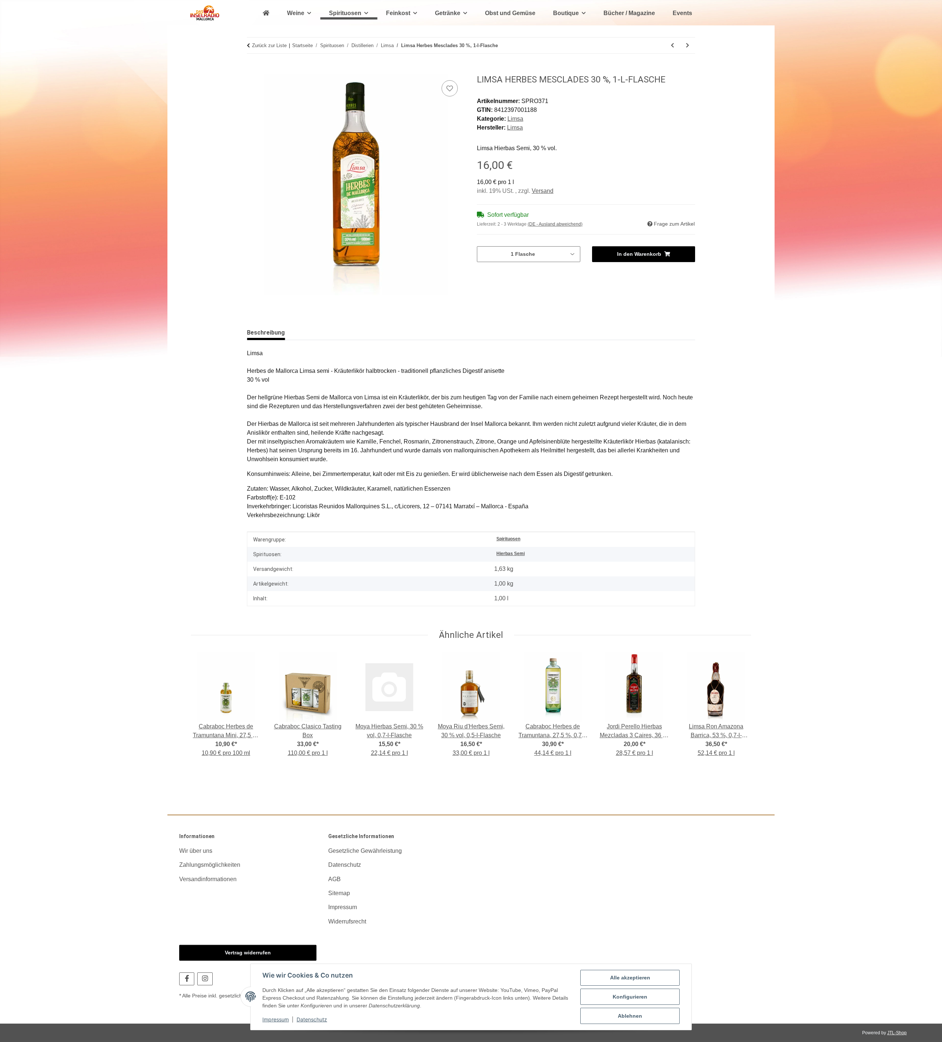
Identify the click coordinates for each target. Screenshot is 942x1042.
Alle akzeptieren (630, 978)
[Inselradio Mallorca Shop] (204, 12)
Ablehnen (630, 1016)
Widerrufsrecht (347, 921)
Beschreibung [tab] (266, 332)
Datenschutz (312, 1019)
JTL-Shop (897, 1032)
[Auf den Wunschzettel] (450, 88)
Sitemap (339, 893)
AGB (334, 879)
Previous (203, 706)
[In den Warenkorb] (253, 70)
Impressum (275, 1019)
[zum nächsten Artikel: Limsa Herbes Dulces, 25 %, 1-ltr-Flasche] (687, 45)
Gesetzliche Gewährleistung (365, 851)
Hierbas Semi (510, 553)
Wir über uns (195, 851)
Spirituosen (508, 538)
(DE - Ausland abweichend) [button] (555, 224)
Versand (542, 191)
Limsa (515, 119)
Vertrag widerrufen (248, 953)
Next (739, 706)
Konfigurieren (630, 997)
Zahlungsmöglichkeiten (209, 865)
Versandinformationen (208, 879)
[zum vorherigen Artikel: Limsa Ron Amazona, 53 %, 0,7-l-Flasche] (672, 45)
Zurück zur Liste (269, 45)
